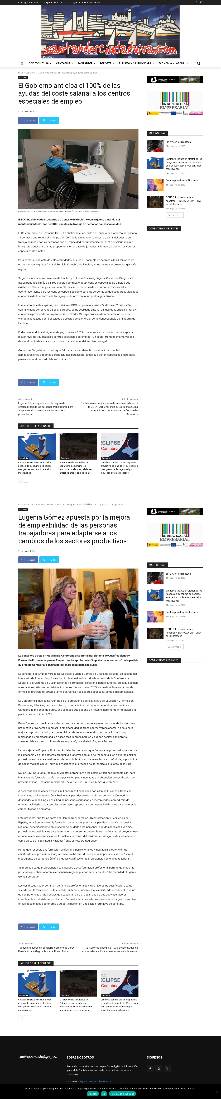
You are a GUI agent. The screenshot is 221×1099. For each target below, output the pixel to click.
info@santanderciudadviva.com (95, 1081)
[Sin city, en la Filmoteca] (155, 146)
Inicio (20, 72)
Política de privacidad (122, 1093)
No (104, 1093)
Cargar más (173, 215)
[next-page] (26, 480)
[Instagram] (158, 1068)
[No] (216, 1091)
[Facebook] (196, 2)
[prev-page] (20, 480)
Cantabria (30, 72)
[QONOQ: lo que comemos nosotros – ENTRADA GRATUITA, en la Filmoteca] (155, 202)
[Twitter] (201, 2)
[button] (198, 63)
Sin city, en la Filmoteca (178, 142)
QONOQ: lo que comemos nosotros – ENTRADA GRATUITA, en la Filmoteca (183, 201)
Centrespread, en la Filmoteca (182, 180)
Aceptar (92, 1093)
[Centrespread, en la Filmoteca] (155, 185)
